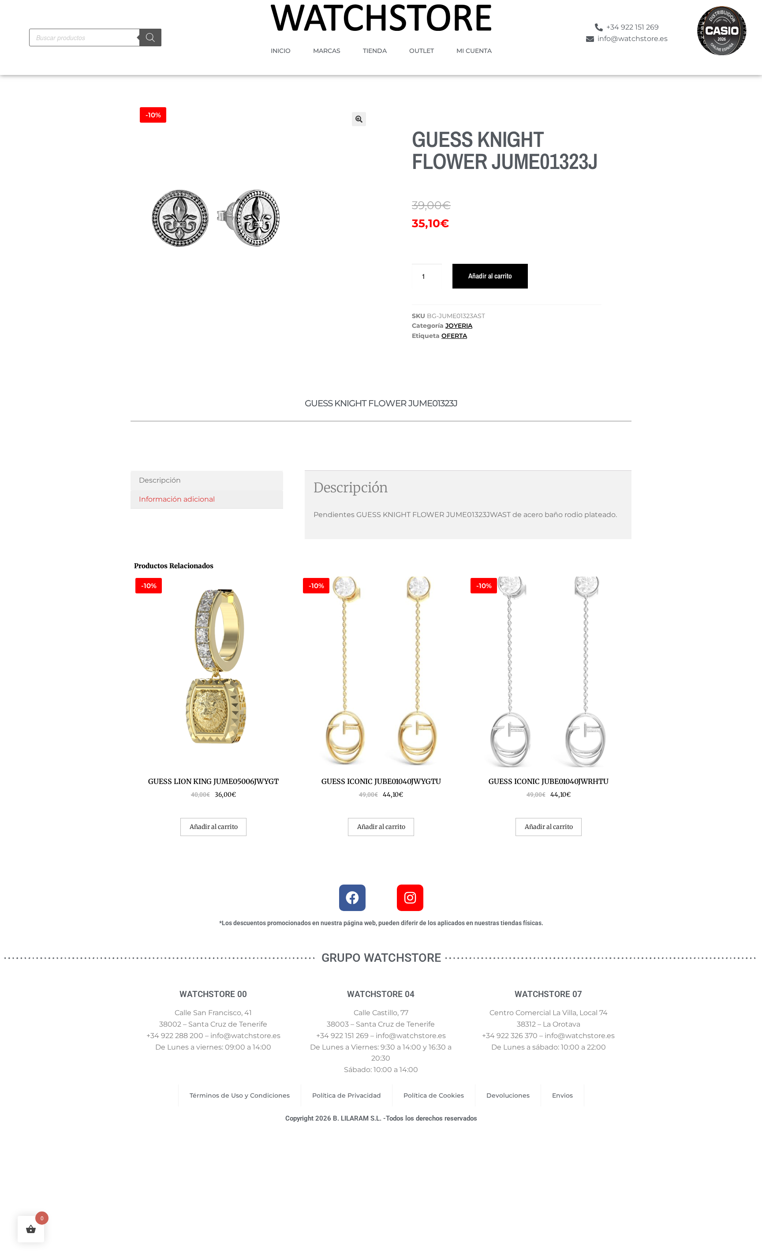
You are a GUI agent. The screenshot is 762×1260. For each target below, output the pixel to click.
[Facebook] (352, 898)
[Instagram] (410, 898)
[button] (359, 119)
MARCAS (326, 51)
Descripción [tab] (160, 480)
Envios (562, 1095)
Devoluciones (508, 1095)
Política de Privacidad (346, 1095)
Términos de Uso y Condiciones (240, 1095)
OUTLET (421, 51)
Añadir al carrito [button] (214, 827)
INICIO (281, 51)
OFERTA (454, 336)
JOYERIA (458, 326)
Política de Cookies (433, 1095)
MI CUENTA (474, 51)
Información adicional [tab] (177, 499)
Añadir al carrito (490, 276)
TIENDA (375, 51)
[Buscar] (150, 37)
